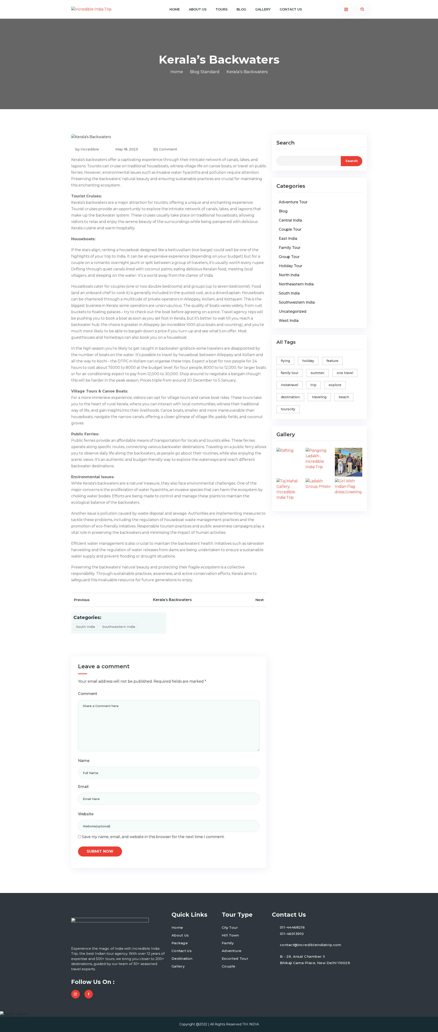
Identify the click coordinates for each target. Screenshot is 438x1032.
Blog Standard (204, 71)
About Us (197, 9)
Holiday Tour (290, 266)
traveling (319, 397)
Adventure (232, 951)
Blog (241, 9)
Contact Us (291, 9)
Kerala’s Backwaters (172, 600)
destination (290, 397)
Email (83, 786)
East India (288, 238)
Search (285, 143)
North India (289, 275)
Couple (228, 966)
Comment (87, 693)
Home (174, 9)
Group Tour (289, 257)
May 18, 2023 (126, 149)
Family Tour (289, 247)
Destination (182, 958)
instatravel (289, 385)
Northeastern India (296, 284)
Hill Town (230, 935)
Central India (290, 220)
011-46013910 (292, 933)
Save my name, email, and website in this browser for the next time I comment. (153, 837)
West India (289, 320)
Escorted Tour (235, 958)
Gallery (263, 9)
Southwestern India (118, 627)
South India (85, 627)
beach (344, 397)
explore (335, 385)
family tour (289, 373)
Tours (221, 9)
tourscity (288, 409)
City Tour (230, 927)
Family (228, 943)
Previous (81, 600)
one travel (345, 373)
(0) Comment (165, 149)
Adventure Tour (293, 202)
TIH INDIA (250, 1024)
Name (83, 761)
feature (332, 361)
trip (313, 385)
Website (86, 814)
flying (285, 361)
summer (317, 373)
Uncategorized (292, 311)
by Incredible (87, 149)
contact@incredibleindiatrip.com (310, 945)
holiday (308, 361)
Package (180, 943)
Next (260, 600)
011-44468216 (292, 927)
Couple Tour (290, 229)
